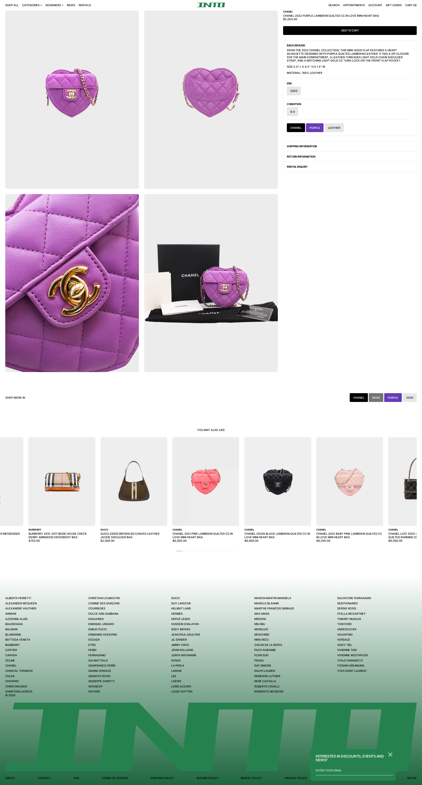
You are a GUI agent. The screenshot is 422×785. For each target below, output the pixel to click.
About (10, 778)
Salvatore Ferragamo (354, 598)
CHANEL (296, 127)
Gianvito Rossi (99, 676)
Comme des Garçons (104, 603)
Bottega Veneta (17, 639)
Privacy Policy (296, 778)
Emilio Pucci (97, 629)
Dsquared (96, 619)
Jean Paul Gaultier (185, 634)
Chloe (10, 676)
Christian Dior (16, 686)
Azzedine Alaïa (16, 619)
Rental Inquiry (297, 166)
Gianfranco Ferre (102, 665)
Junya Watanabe (183, 655)
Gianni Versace (99, 670)
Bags (376, 397)
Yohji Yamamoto (350, 660)
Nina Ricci (261, 639)
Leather (334, 127)
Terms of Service (115, 778)
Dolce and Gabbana (103, 613)
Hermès (177, 613)
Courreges (96, 608)
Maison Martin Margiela (272, 598)
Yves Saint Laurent (352, 670)
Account (375, 5)
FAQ (76, 778)
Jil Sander (179, 639)
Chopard (12, 681)
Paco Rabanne (265, 650)
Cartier (11, 650)
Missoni (260, 619)
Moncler (261, 629)
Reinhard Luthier (267, 676)
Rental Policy (251, 778)
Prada (259, 660)
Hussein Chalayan (185, 624)
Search (334, 5)
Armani (10, 613)
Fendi (92, 650)
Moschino (261, 634)
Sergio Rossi (346, 608)
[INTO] (211, 5)
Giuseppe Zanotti (101, 681)
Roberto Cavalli (266, 686)
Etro (92, 645)
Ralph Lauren (264, 670)
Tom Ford (344, 624)
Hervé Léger (180, 619)
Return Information (301, 156)
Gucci (175, 598)
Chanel (10, 665)
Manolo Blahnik (266, 603)
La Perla (177, 665)
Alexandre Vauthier (20, 608)
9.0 (292, 111)
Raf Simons (262, 665)
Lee (173, 676)
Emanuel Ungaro (101, 624)
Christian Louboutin (104, 598)
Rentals (85, 5)
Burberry (12, 645)
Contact (44, 778)
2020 (293, 91)
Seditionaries (347, 603)
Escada (94, 639)
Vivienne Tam (347, 650)
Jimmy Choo (180, 645)
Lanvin (176, 670)
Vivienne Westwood (352, 655)
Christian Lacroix (19, 691)
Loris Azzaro (181, 686)
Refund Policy (207, 778)
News (71, 5)
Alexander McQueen (21, 603)
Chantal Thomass (19, 670)
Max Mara (261, 613)
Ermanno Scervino (102, 634)
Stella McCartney (351, 613)
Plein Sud (261, 655)
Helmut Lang (181, 608)
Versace (343, 639)
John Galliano (182, 650)
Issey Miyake (180, 629)
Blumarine (13, 634)
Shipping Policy (162, 778)
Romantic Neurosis (269, 691)
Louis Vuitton (181, 691)
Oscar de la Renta (268, 645)
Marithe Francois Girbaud (274, 608)
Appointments (354, 5)
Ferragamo (97, 655)
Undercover (346, 629)
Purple (314, 127)
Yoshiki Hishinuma (350, 665)
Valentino (345, 634)
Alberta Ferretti (18, 598)
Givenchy (95, 686)
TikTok (411, 778)
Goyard (94, 691)
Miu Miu (259, 624)
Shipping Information (302, 146)
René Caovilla (265, 681)
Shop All (12, 5)
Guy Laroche (181, 603)
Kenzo (176, 660)
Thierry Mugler (349, 619)
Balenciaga (14, 624)
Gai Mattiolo (98, 660)
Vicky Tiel (344, 645)
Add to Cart (350, 30)
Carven (11, 655)
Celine (10, 660)
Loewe (176, 681)
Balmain (11, 629)
